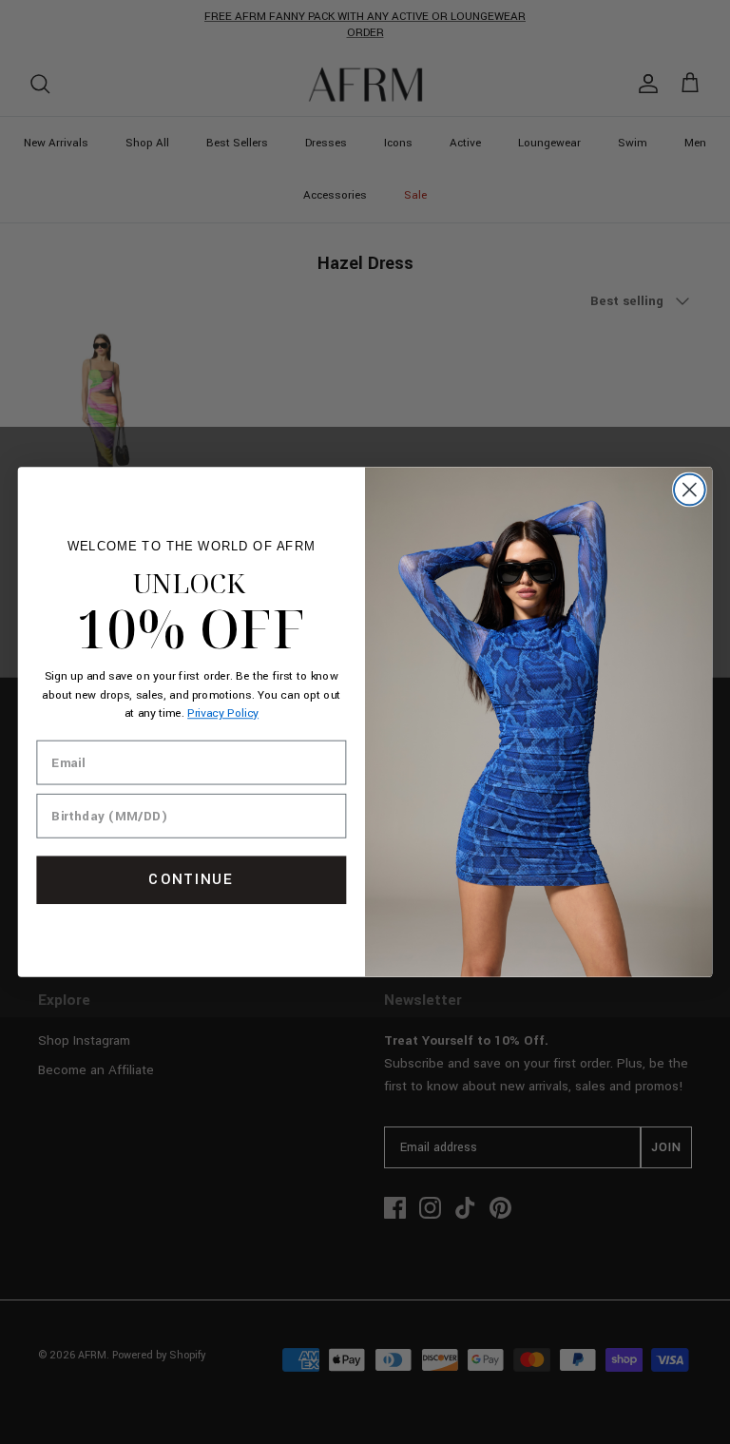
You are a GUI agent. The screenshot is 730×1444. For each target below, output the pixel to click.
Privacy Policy (223, 714)
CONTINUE (191, 880)
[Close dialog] (689, 490)
